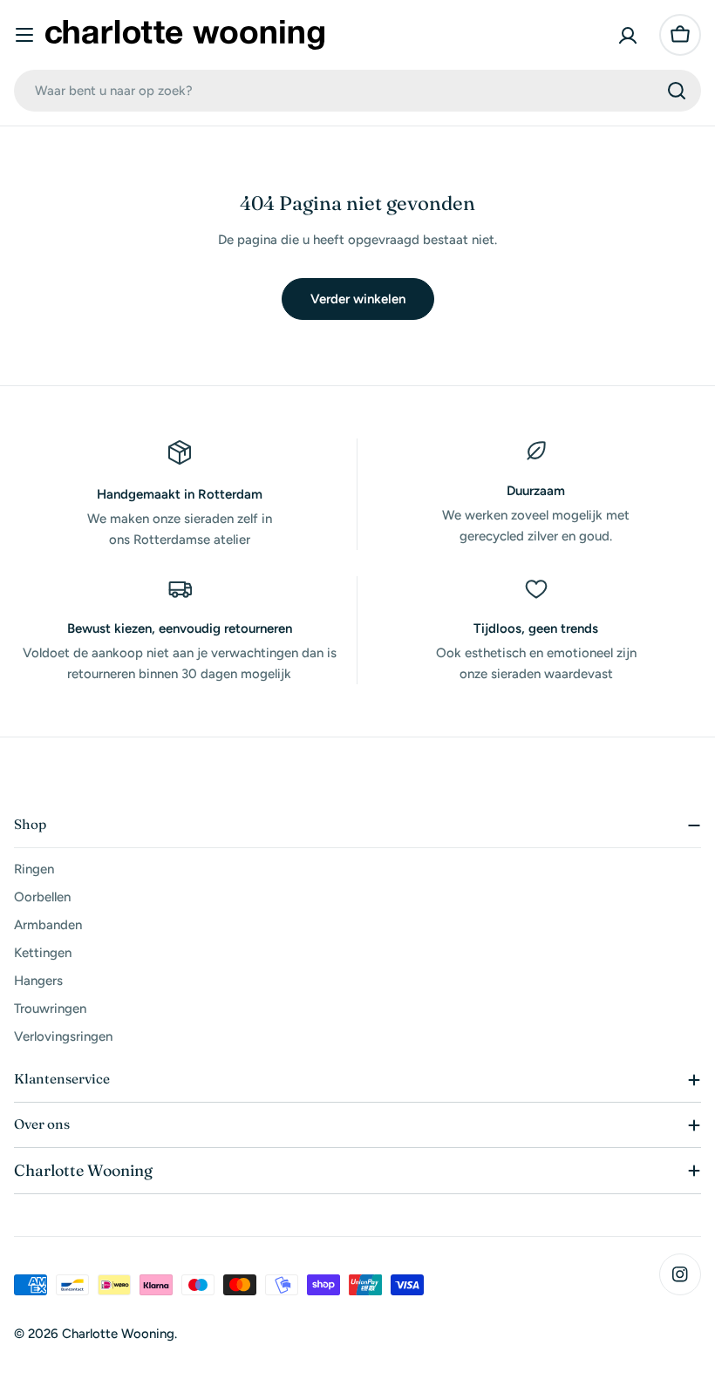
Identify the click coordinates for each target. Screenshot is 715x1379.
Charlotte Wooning (118, 1334)
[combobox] (357, 91)
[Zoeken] (676, 90)
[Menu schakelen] (24, 34)
